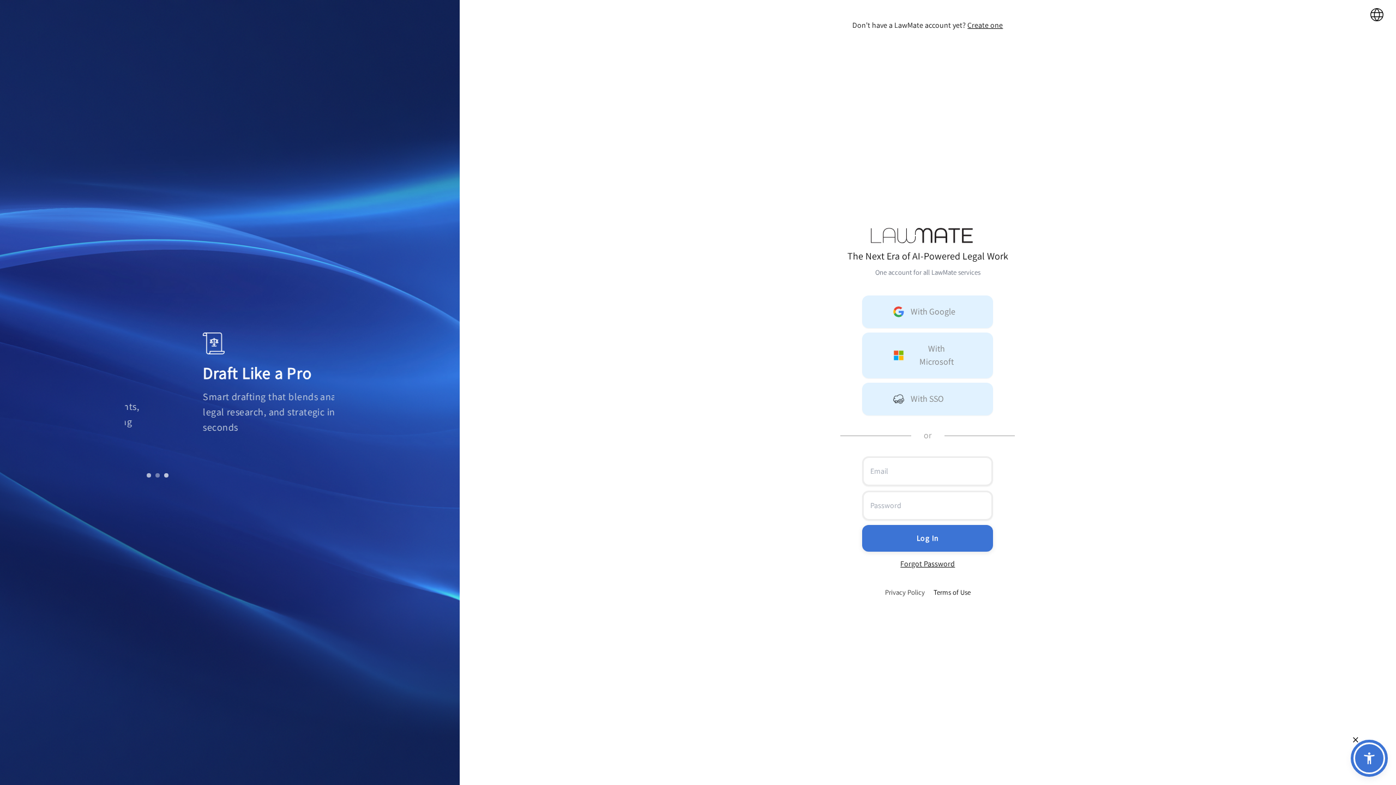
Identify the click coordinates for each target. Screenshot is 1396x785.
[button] (927, 311)
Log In (928, 538)
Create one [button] (985, 25)
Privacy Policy (905, 592)
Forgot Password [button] (927, 564)
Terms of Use (952, 592)
